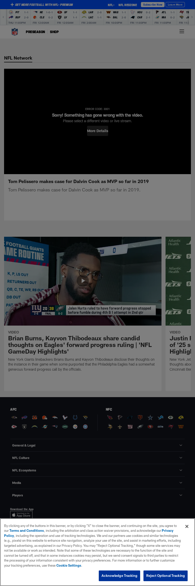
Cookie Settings (68, 565)
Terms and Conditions (26, 530)
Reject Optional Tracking (165, 576)
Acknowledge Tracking (119, 576)
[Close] (186, 526)
